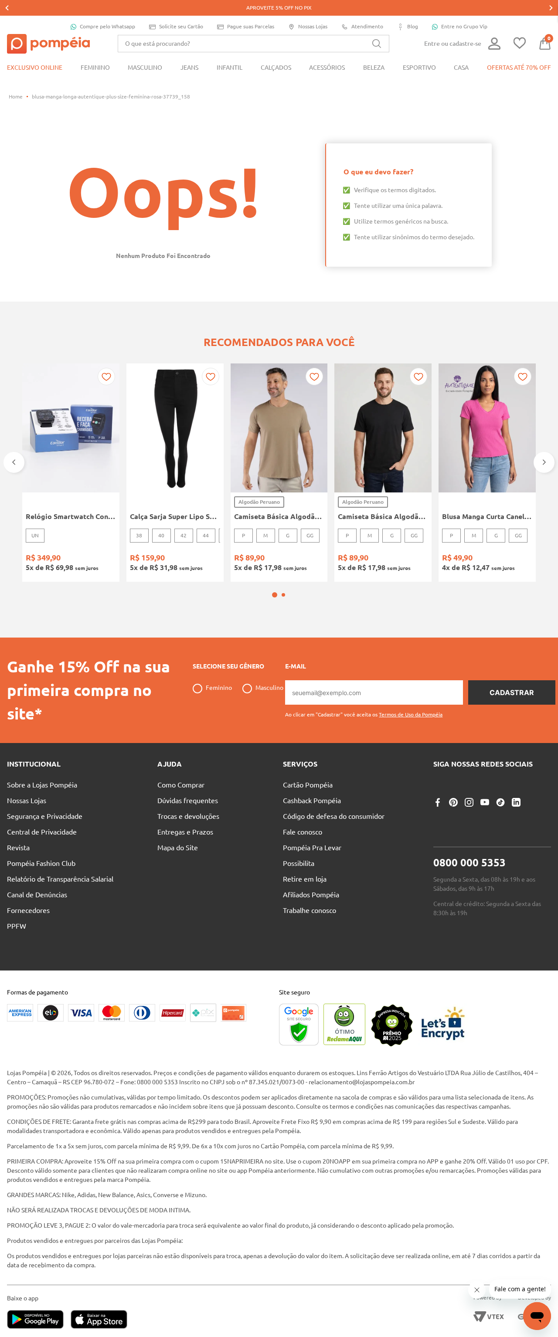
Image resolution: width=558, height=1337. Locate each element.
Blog (412, 26)
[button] (274, 594)
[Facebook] (437, 802)
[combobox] (253, 43)
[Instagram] (469, 802)
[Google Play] (39, 1320)
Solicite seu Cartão (181, 26)
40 (161, 535)
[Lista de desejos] (520, 44)
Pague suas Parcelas (250, 26)
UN (35, 535)
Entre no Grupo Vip (464, 26)
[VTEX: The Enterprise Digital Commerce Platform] (488, 1317)
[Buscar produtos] (376, 43)
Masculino (269, 687)
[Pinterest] (453, 802)
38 (139, 535)
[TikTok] (500, 802)
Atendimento (367, 26)
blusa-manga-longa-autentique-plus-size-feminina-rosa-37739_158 (111, 96)
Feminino (219, 687)
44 (206, 535)
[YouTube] (484, 802)
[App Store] (99, 1320)
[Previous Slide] (7, 8)
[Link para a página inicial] (15, 97)
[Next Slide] (551, 8)
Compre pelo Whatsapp (107, 26)
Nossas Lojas (312, 26)
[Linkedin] (516, 802)
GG (309, 535)
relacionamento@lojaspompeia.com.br (362, 1082)
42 (183, 535)
